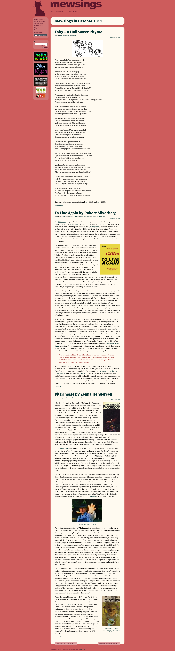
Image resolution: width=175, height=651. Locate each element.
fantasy (61, 398)
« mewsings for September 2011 (66, 643)
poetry (60, 35)
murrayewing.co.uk (57, 11)
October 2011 (116, 37)
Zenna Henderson (83, 398)
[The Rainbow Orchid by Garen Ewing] (40, 97)
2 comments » (58, 387)
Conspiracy (94, 227)
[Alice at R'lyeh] (40, 74)
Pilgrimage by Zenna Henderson (83, 394)
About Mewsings (39, 21)
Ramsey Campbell (74, 216)
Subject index (38, 25)
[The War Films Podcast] (41, 92)
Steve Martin (102, 216)
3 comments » (58, 637)
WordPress (82, 649)
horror (56, 35)
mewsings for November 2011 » (109, 643)
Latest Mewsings (39, 19)
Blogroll (36, 28)
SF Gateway (94, 216)
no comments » (59, 205)
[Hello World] (40, 61)
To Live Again (74, 224)
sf (59, 216)
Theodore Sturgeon (71, 398)
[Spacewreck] (40, 85)
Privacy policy (38, 32)
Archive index (38, 23)
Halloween (66, 35)
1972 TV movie (90, 496)
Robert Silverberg (85, 216)
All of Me (83, 373)
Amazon (68, 604)
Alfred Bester (64, 216)
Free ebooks (38, 30)
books (56, 216)
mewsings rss (72, 11)
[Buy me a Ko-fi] (40, 36)
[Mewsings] (76, 9)
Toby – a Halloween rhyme (78, 31)
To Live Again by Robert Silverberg (85, 212)
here (86, 202)
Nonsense (73, 35)
